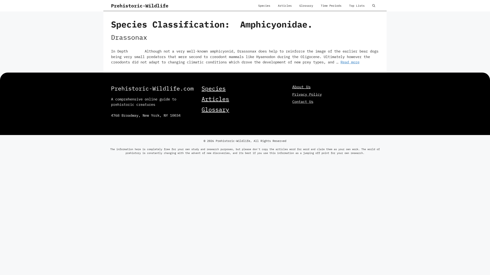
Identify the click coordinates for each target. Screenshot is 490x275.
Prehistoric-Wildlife (139, 5)
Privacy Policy (307, 94)
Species (264, 5)
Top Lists (357, 5)
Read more (350, 62)
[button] (373, 5)
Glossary (306, 5)
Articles (285, 5)
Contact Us (302, 101)
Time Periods (331, 5)
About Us (301, 86)
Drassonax (129, 37)
